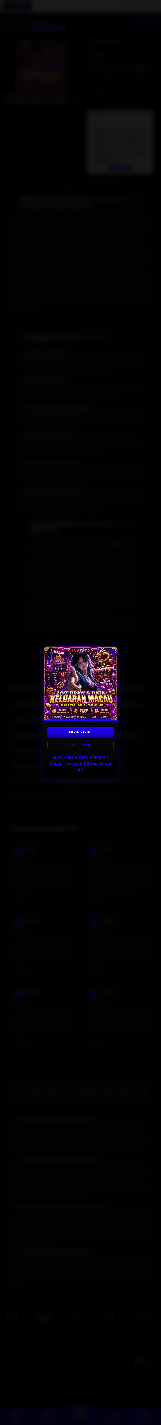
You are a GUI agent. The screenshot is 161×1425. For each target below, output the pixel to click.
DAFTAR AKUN (80, 744)
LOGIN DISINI (80, 732)
